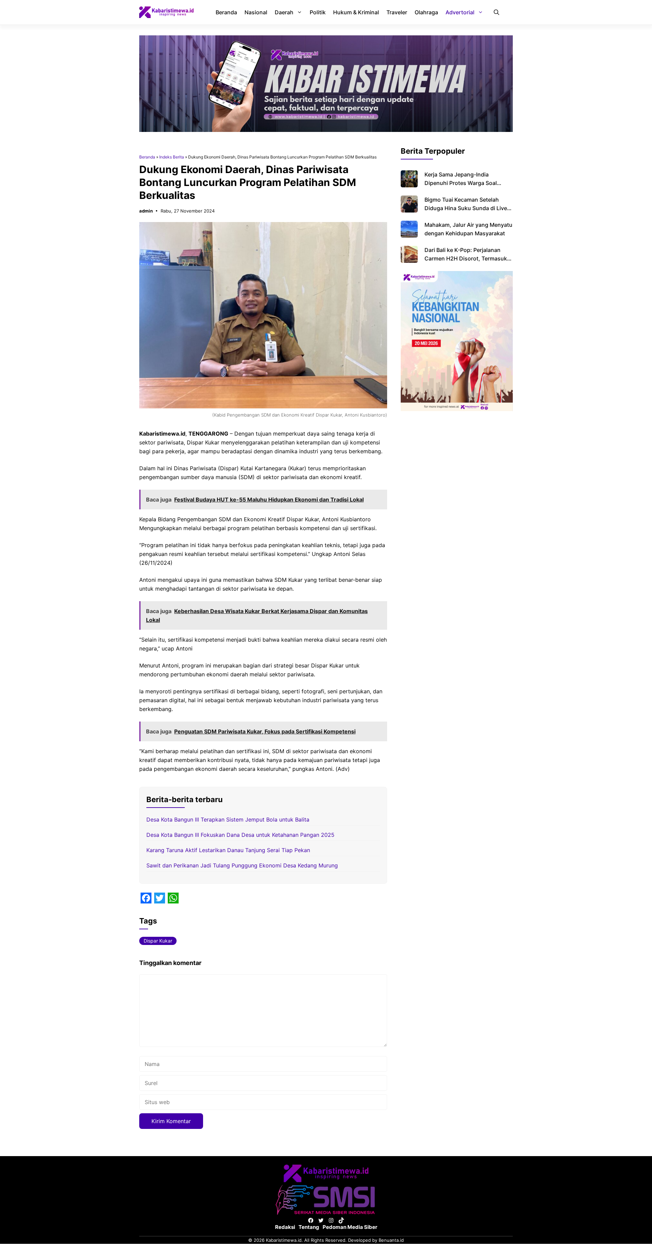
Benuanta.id (391, 1240)
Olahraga (426, 12)
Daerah (284, 12)
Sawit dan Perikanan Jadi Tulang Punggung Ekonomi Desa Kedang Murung (242, 865)
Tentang (308, 1227)
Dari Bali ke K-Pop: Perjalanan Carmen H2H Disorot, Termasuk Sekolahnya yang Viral (465, 258)
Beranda (226, 12)
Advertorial (460, 12)
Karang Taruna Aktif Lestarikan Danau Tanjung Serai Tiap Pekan (228, 850)
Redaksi (285, 1227)
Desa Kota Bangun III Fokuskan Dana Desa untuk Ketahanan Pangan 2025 (240, 834)
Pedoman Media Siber (350, 1227)
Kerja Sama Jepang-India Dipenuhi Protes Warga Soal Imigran (460, 183)
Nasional (255, 12)
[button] (496, 12)
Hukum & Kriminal (356, 12)
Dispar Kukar (158, 941)
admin (146, 211)
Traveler (396, 12)
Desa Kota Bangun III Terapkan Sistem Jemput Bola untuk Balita (227, 819)
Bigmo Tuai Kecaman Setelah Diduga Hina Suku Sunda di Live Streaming (465, 208)
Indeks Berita (171, 156)
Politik (318, 12)
